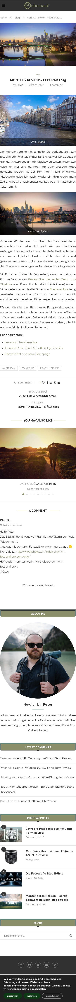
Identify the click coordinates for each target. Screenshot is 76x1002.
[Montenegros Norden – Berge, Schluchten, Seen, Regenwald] (11, 901)
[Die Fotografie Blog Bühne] (11, 879)
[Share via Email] (59, 382)
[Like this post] (43, 382)
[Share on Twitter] (51, 382)
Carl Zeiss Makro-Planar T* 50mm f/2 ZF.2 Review (49, 853)
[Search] (72, 5)
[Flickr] (38, 965)
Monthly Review (49, 368)
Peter (20, 85)
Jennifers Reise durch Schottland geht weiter (34, 348)
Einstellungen (19, 985)
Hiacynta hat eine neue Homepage (27, 354)
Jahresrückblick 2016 (38, 484)
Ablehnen (32, 995)
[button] (3, 461)
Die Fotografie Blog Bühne (44, 873)
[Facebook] (21, 965)
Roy (2, 786)
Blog (17, 17)
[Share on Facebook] (47, 382)
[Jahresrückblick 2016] (38, 453)
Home (3, 17)
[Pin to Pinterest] (55, 382)
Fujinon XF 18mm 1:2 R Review (37, 801)
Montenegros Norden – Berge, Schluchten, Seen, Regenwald (47, 897)
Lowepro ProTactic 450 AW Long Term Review (41, 758)
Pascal (5, 520)
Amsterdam (8, 368)
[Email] (46, 965)
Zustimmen (12, 995)
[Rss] (55, 965)
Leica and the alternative (21, 342)
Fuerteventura (59, 289)
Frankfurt (28, 368)
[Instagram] (29, 965)
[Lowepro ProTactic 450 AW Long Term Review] (11, 834)
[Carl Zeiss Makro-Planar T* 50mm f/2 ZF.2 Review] (11, 856)
